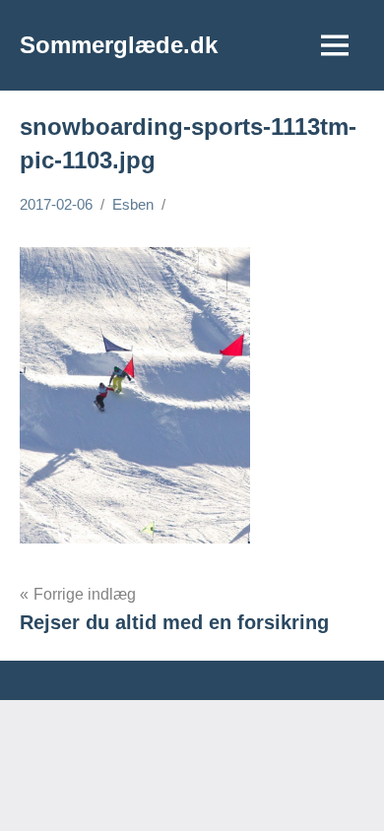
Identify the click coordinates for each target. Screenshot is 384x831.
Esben (133, 204)
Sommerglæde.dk (119, 45)
